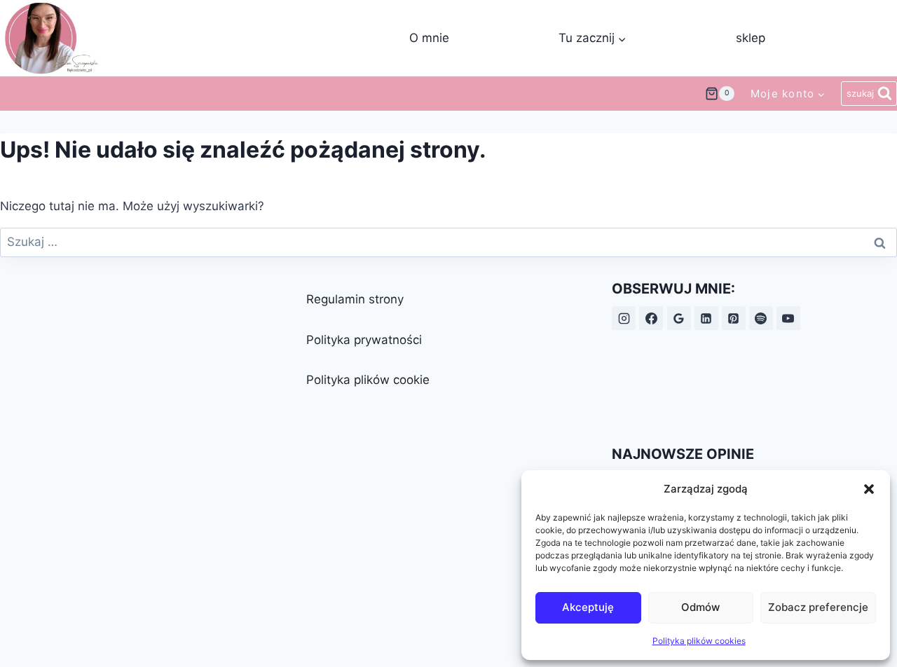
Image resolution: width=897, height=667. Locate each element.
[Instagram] (624, 318)
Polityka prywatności (364, 340)
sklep (750, 38)
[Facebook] (651, 318)
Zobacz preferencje (818, 607)
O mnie (429, 38)
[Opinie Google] (679, 318)
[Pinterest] (734, 318)
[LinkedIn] (706, 318)
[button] (869, 489)
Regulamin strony (355, 299)
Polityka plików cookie (368, 380)
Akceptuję (588, 607)
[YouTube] (788, 318)
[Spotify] (761, 318)
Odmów (700, 607)
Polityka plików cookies (699, 640)
